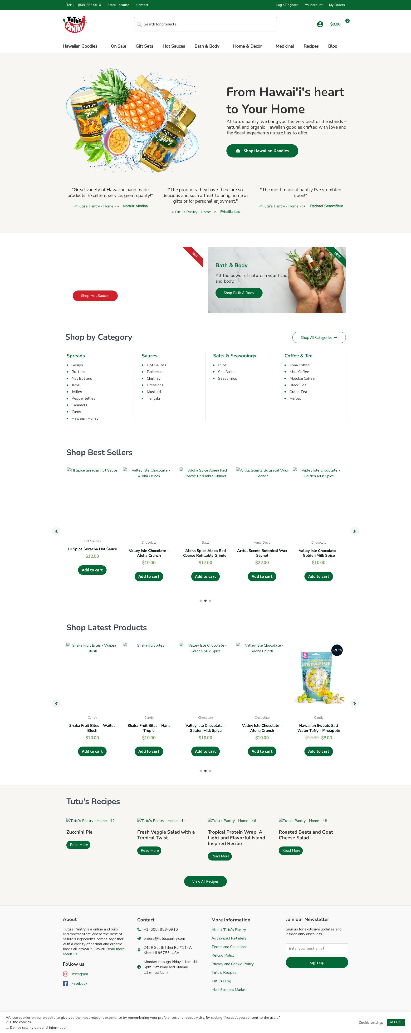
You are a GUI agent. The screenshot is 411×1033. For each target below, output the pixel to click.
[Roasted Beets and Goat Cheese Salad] (303, 820)
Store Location (119, 5)
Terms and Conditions (229, 946)
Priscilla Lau (230, 211)
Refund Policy (223, 955)
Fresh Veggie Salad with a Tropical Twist (166, 835)
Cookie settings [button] (371, 1022)
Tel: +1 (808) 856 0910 (83, 5)
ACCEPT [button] (396, 1022)
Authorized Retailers (228, 938)
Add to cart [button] (92, 570)
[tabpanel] (92, 529)
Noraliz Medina (135, 206)
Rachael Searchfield (326, 206)
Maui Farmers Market (229, 989)
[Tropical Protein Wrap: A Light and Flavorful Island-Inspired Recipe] (232, 820)
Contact (142, 5)
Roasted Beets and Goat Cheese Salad (306, 835)
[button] (99, 46)
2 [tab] (205, 600)
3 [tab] (210, 600)
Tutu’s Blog (221, 981)
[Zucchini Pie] (90, 820)
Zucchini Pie (79, 832)
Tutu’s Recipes (223, 972)
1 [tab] (200, 600)
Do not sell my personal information (39, 1027)
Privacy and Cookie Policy (232, 964)
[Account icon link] (320, 24)
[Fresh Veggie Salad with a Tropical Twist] (161, 820)
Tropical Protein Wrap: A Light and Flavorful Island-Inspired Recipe (237, 838)
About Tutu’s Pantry (228, 929)
